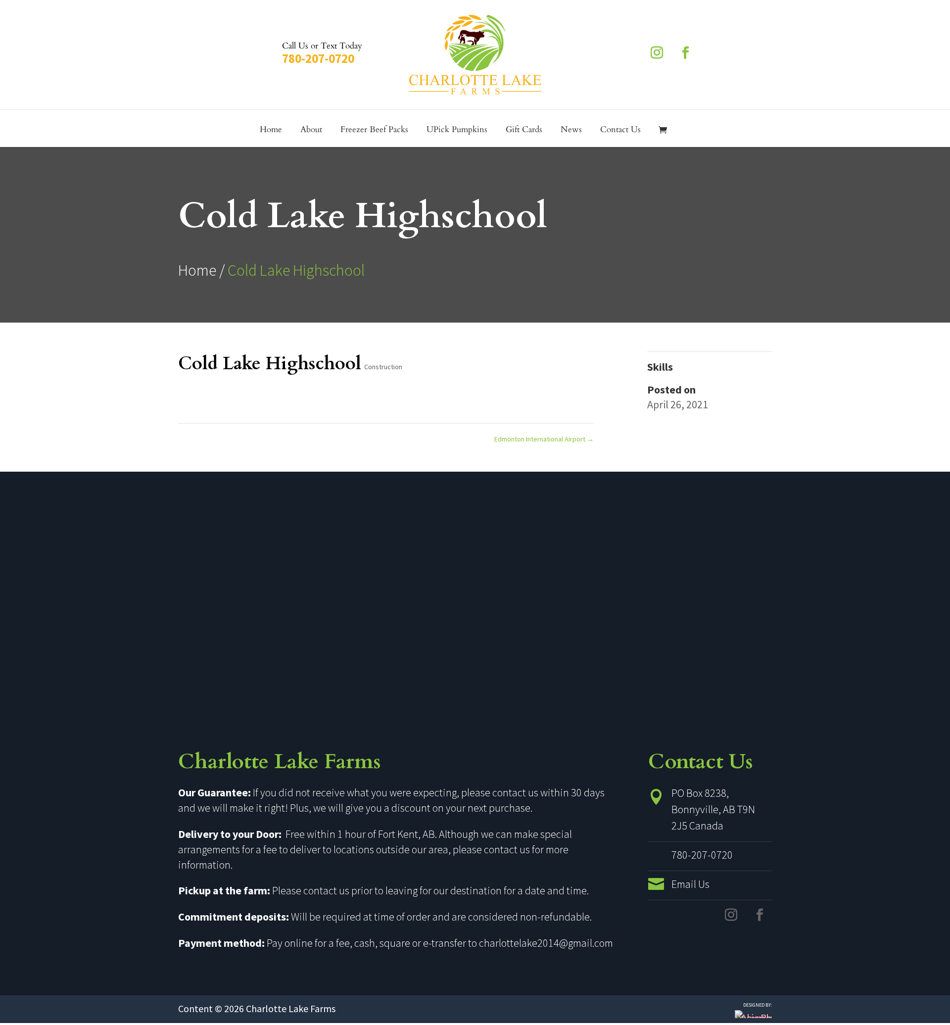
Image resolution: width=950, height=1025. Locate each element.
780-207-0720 (318, 58)
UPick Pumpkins (457, 130)
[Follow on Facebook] (685, 53)
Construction (383, 366)
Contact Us (620, 130)
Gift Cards (524, 130)
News (571, 130)
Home (271, 130)
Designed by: (757, 1005)
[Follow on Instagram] (656, 53)
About (311, 130)
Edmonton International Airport (544, 439)
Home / (203, 270)
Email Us (690, 884)
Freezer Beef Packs (374, 130)
